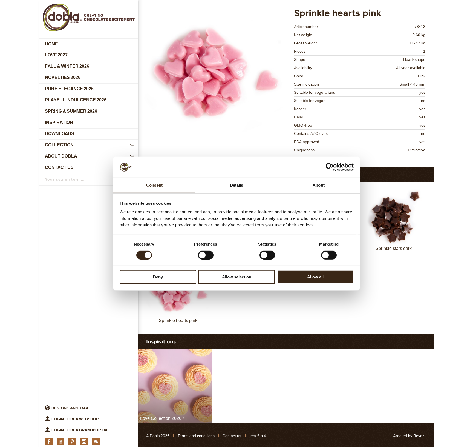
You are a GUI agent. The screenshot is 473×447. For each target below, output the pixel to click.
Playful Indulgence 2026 (75, 100)
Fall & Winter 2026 (67, 66)
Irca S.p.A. (258, 436)
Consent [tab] (154, 185)
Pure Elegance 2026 (69, 89)
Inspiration (59, 122)
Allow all (315, 277)
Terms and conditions (196, 436)
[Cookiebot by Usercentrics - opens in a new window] (330, 167)
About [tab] (319, 185)
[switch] (206, 254)
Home (51, 44)
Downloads (59, 133)
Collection (59, 145)
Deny (158, 277)
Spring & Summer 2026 (71, 111)
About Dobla (61, 156)
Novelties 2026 (62, 77)
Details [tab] (236, 185)
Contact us (59, 167)
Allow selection (236, 277)
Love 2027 (56, 55)
